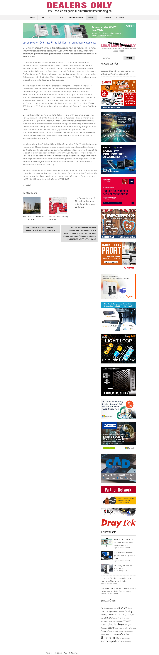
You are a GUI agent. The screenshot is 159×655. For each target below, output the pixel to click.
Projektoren (129, 625)
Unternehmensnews (124, 638)
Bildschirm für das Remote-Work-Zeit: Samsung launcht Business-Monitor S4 (124, 542)
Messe (103, 618)
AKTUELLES (30, 17)
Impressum (58, 653)
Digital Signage (109, 608)
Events (91, 17)
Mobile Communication (113, 618)
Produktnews (117, 624)
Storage (103, 635)
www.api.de (27, 185)
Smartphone (131, 628)
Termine (125, 634)
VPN (121, 642)
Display (115, 608)
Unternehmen (76, 17)
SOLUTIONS (59, 17)
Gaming (128, 611)
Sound (110, 631)
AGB (65, 653)
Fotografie (115, 612)
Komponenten (126, 615)
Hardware (104, 614)
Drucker (130, 608)
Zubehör (128, 642)
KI (113, 615)
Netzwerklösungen (105, 621)
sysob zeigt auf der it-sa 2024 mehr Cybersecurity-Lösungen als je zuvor (40, 229)
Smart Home (122, 628)
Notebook (113, 621)
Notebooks (119, 621)
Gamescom (121, 612)
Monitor (123, 618)
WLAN (124, 642)
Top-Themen (105, 17)
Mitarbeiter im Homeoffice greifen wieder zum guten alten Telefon (125, 555)
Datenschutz (73, 653)
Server (116, 628)
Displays (122, 608)
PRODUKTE (45, 17)
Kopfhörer (132, 615)
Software (104, 631)
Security (111, 627)
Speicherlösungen (118, 631)
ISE (112, 615)
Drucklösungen (107, 611)
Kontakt (49, 653)
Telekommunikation (113, 634)
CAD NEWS (121, 17)
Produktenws (105, 625)
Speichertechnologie (128, 631)
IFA (110, 615)
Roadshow (104, 628)
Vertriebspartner (110, 641)
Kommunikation (118, 615)
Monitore (128, 618)
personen (127, 620)
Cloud (103, 608)
